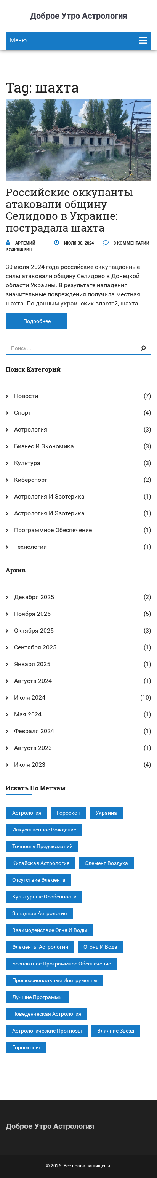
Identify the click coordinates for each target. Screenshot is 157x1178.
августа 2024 (33, 680)
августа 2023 (33, 747)
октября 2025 (34, 630)
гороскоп (68, 813)
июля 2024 (29, 697)
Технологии (30, 546)
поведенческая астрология (47, 1014)
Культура (27, 463)
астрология (27, 813)
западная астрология (39, 913)
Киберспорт (30, 479)
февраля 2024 (34, 731)
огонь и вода (100, 947)
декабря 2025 (34, 597)
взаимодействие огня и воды (49, 930)
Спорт (22, 412)
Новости (26, 396)
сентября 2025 (35, 647)
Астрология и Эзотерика (49, 513)
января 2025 (32, 664)
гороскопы (26, 1047)
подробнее (37, 321)
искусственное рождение (44, 829)
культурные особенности (44, 896)
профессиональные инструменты (55, 980)
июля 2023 (29, 764)
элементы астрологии (40, 947)
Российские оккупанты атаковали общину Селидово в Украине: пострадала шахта (69, 209)
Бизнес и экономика (44, 446)
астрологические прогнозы (47, 1031)
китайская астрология (41, 863)
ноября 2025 (32, 613)
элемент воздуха (106, 863)
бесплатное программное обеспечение (61, 964)
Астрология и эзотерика (49, 496)
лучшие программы (37, 997)
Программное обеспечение (53, 530)
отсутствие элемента (39, 880)
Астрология (30, 429)
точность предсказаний (42, 846)
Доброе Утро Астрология (78, 16)
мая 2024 (28, 714)
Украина (106, 813)
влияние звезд (115, 1031)
